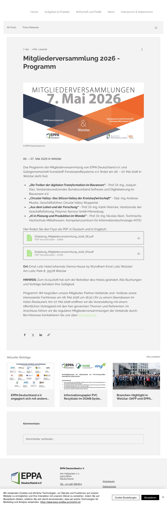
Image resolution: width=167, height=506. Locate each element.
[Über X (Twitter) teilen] (32, 334)
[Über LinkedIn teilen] (40, 334)
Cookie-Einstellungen (126, 497)
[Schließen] (163, 497)
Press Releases (31, 27)
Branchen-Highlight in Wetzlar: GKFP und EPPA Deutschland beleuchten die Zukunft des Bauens (134, 396)
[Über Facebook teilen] (24, 334)
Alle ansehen (153, 356)
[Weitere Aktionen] (142, 49)
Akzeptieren (150, 497)
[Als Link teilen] (48, 334)
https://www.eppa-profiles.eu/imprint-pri (60, 502)
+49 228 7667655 (73, 484)
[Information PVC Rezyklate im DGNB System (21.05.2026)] (83, 376)
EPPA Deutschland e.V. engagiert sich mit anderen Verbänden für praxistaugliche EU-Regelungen (30, 396)
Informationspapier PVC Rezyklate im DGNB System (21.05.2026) (83, 396)
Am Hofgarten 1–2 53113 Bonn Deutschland (69, 476)
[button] (156, 27)
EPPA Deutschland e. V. (72, 468)
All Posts (11, 27)
